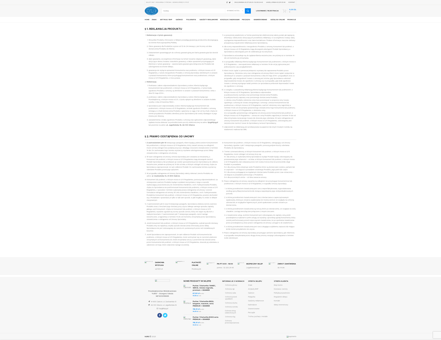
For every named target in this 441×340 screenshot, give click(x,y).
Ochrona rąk (230, 289)
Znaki (250, 285)
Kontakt (277, 301)
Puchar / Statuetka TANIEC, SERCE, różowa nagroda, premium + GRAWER (204, 288)
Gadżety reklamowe (256, 301)
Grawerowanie (253, 309)
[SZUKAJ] (248, 11)
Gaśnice (251, 293)
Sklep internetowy (281, 305)
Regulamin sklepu (280, 297)
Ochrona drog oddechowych (230, 312)
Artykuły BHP (253, 289)
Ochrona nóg (230, 317)
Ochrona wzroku (231, 307)
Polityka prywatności (282, 293)
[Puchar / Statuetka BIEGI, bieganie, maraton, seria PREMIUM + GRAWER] (187, 306)
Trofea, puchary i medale (258, 316)
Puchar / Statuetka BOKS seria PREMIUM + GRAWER (205, 318)
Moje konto (278, 285)
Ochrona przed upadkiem (231, 298)
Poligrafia (251, 297)
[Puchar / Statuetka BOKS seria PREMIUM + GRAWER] (187, 321)
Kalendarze (252, 305)
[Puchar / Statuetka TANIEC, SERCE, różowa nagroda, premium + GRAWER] (187, 291)
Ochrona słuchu (231, 303)
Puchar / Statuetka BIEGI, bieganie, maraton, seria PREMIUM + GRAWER (203, 304)
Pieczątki (251, 312)
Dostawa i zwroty (281, 289)
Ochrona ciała (230, 293)
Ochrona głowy (231, 285)
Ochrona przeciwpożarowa (232, 322)
